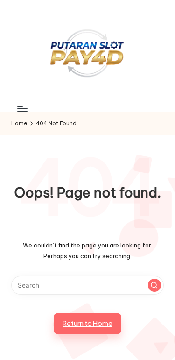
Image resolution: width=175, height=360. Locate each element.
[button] (154, 285)
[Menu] (22, 109)
